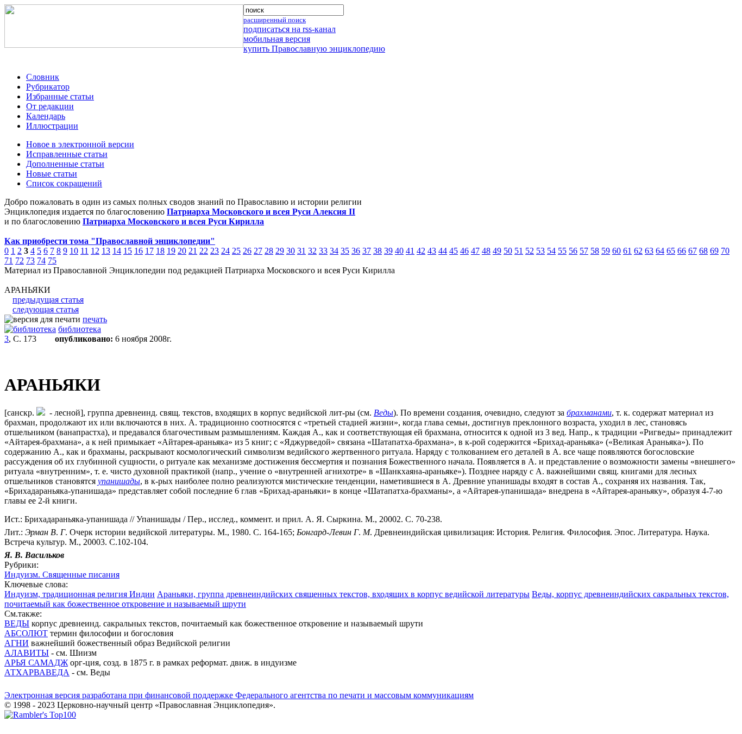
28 (269, 250)
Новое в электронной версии (80, 144)
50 (508, 250)
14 (116, 250)
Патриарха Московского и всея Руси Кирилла (173, 221)
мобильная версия (276, 38)
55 (562, 250)
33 (323, 250)
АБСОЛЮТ (26, 633)
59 (605, 250)
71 (8, 260)
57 (584, 250)
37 (366, 250)
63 (649, 250)
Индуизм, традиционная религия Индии (79, 594)
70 (725, 250)
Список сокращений (64, 183)
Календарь (45, 116)
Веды (383, 412)
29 (279, 250)
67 (692, 250)
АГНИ (16, 643)
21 (192, 250)
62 (638, 250)
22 (203, 250)
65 (670, 250)
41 (410, 250)
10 (74, 250)
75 (52, 260)
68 (703, 250)
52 (529, 250)
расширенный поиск (274, 20)
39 (388, 250)
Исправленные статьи (67, 154)
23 (214, 250)
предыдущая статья (48, 299)
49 (497, 250)
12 (95, 250)
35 (345, 250)
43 (431, 250)
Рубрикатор (48, 86)
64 (660, 250)
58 (594, 250)
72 (19, 260)
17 (149, 250)
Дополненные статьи (65, 163)
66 (681, 250)
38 (377, 250)
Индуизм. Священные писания (62, 574)
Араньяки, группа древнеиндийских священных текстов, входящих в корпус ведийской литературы (343, 594)
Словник (42, 76)
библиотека (79, 329)
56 (573, 250)
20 (182, 250)
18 (160, 250)
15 (127, 250)
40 (399, 250)
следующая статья (45, 309)
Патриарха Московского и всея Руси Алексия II (261, 211)
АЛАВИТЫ (26, 652)
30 (290, 250)
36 (355, 250)
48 (486, 250)
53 (540, 250)
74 (41, 260)
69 (714, 250)
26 (247, 250)
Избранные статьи (60, 96)
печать (95, 319)
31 (301, 250)
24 (225, 250)
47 (475, 250)
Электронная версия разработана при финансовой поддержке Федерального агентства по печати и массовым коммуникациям (239, 695)
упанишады (119, 481)
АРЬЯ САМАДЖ (36, 662)
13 (106, 250)
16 (138, 250)
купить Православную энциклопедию (314, 48)
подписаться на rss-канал (289, 29)
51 (518, 250)
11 (84, 250)
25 (236, 250)
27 (258, 250)
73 (30, 260)
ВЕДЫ (16, 623)
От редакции (50, 106)
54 (551, 250)
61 (627, 250)
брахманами (589, 412)
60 (616, 250)
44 (442, 250)
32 (312, 250)
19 (171, 250)
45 (453, 250)
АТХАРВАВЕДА (37, 672)
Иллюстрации (52, 125)
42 (421, 250)
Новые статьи (51, 173)
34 (334, 250)
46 (464, 250)
